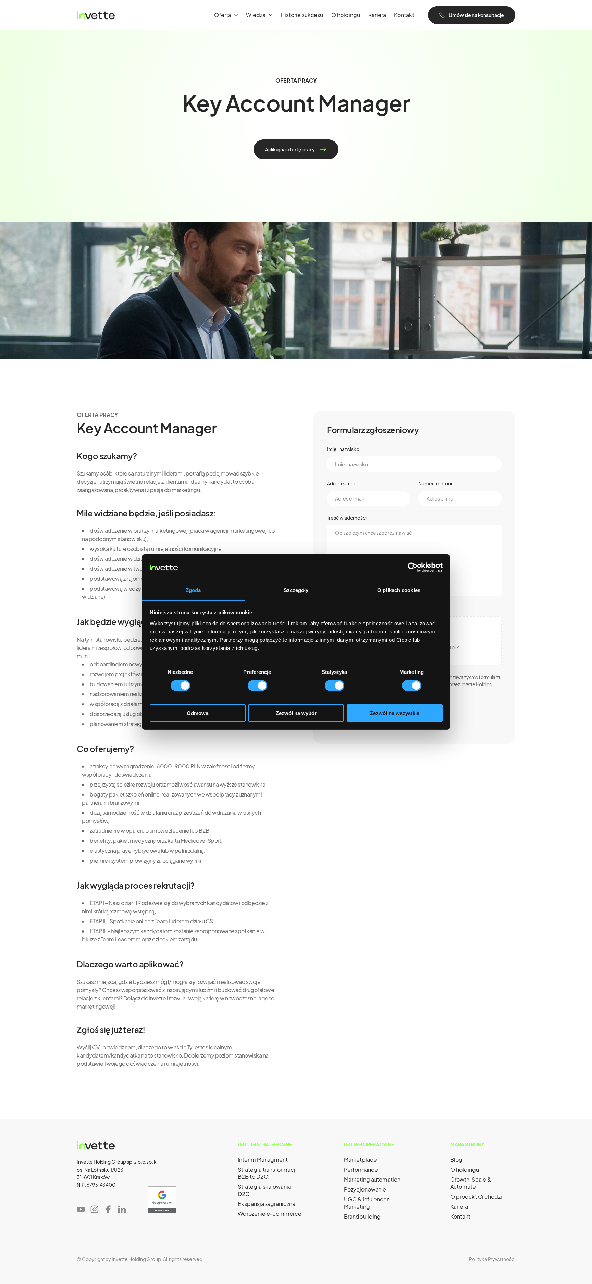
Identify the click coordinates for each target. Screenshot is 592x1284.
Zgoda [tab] (193, 590)
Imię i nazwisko (343, 449)
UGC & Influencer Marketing (366, 1203)
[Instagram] (94, 1209)
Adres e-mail (341, 483)
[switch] (257, 685)
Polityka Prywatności (492, 1259)
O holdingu (345, 14)
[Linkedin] (122, 1209)
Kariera (377, 14)
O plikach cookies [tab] (398, 590)
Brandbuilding (362, 1216)
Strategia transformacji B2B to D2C (267, 1173)
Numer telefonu (436, 483)
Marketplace (360, 1159)
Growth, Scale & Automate (470, 1183)
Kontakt (404, 14)
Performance (361, 1169)
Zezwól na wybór (296, 713)
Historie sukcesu (302, 14)
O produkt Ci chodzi (476, 1196)
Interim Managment (263, 1159)
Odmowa (197, 713)
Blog (456, 1159)
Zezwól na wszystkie (394, 713)
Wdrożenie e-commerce (269, 1213)
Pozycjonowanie (365, 1189)
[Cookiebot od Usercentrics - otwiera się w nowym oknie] (413, 567)
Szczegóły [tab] (296, 590)
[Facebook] (108, 1209)
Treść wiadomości (347, 518)
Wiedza (256, 14)
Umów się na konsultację (476, 15)
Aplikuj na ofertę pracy (290, 149)
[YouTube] (81, 1209)
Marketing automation (372, 1179)
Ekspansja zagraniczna (266, 1203)
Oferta (222, 14)
